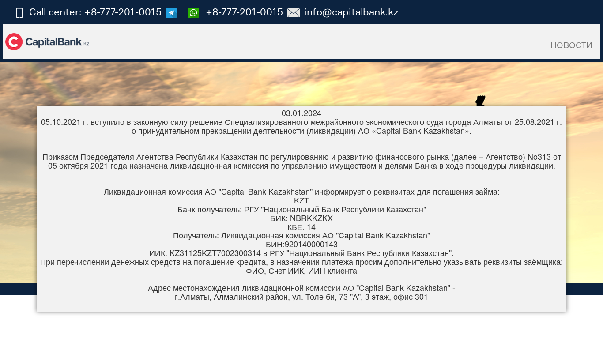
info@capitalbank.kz (351, 12)
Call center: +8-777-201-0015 (95, 12)
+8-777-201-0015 (243, 12)
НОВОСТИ (571, 45)
